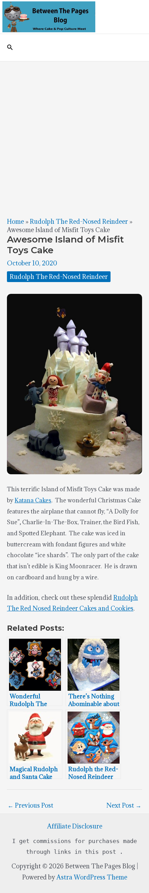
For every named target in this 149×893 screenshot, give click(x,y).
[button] (10, 47)
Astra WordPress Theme (91, 877)
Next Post (123, 805)
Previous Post (30, 805)
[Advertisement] (74, 139)
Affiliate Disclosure (74, 826)
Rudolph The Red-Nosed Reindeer (79, 222)
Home (15, 222)
